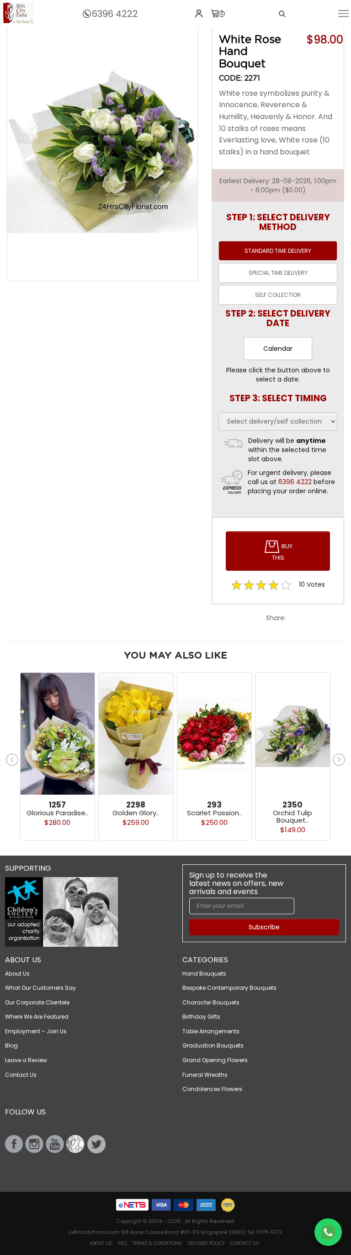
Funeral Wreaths (205, 1075)
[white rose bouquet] (102, 154)
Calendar (277, 348)
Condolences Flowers (212, 1089)
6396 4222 (115, 13)
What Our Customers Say (40, 988)
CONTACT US (244, 1243)
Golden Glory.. (135, 813)
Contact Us (21, 1075)
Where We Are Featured (37, 1016)
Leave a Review (26, 1060)
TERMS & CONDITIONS (157, 1243)
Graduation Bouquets (213, 1045)
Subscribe (264, 927)
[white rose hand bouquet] (18, 13)
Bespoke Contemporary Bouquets (229, 988)
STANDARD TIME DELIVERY (278, 251)
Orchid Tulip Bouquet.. (292, 816)
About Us (17, 973)
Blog (11, 1045)
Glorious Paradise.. (57, 813)
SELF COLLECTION (278, 295)
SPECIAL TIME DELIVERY (278, 273)
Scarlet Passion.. (214, 813)
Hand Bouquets (204, 973)
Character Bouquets (210, 1002)
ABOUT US (101, 1243)
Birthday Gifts (201, 1016)
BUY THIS (282, 552)
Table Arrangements (210, 1031)
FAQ (122, 1243)
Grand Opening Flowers (215, 1060)
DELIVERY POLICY (206, 1243)
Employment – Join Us (36, 1031)
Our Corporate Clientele (37, 1002)
